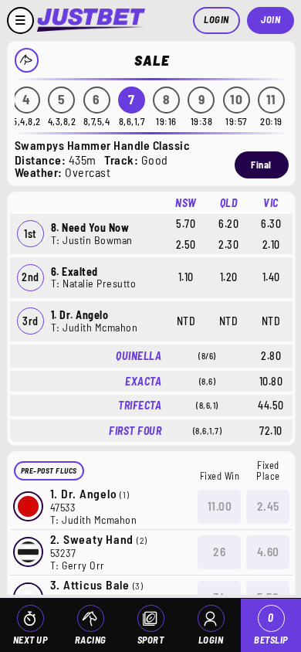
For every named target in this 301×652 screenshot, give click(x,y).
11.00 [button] (220, 506)
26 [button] (219, 552)
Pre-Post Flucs (49, 470)
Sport (150, 639)
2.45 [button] (268, 506)
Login (216, 19)
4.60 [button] (268, 552)
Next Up (30, 639)
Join (270, 19)
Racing (91, 639)
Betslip (271, 628)
